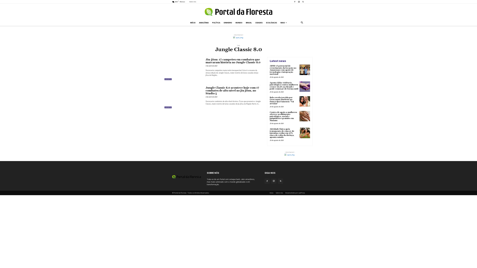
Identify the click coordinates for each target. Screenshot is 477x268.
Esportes (168, 79)
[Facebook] (295, 1)
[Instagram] (299, 1)
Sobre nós (192, 2)
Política (216, 22)
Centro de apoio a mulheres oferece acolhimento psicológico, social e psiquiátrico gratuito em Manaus (283, 116)
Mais (282, 22)
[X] (303, 1)
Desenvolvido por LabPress (295, 193)
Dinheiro (228, 22)
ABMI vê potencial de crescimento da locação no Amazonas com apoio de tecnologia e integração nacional (283, 70)
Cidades (259, 22)
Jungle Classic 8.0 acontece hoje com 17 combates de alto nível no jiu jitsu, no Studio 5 (232, 90)
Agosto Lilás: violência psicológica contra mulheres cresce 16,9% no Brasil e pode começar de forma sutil (284, 86)
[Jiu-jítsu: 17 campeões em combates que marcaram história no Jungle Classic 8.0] (183, 68)
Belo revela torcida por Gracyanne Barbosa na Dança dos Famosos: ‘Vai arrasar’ (282, 100)
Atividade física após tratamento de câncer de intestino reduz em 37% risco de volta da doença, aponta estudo (282, 133)
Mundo (239, 22)
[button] (302, 23)
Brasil (249, 22)
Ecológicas (271, 22)
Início (193, 22)
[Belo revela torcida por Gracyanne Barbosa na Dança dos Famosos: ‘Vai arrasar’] (304, 101)
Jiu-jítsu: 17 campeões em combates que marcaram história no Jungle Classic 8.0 (233, 61)
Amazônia (204, 22)
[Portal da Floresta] (238, 12)
